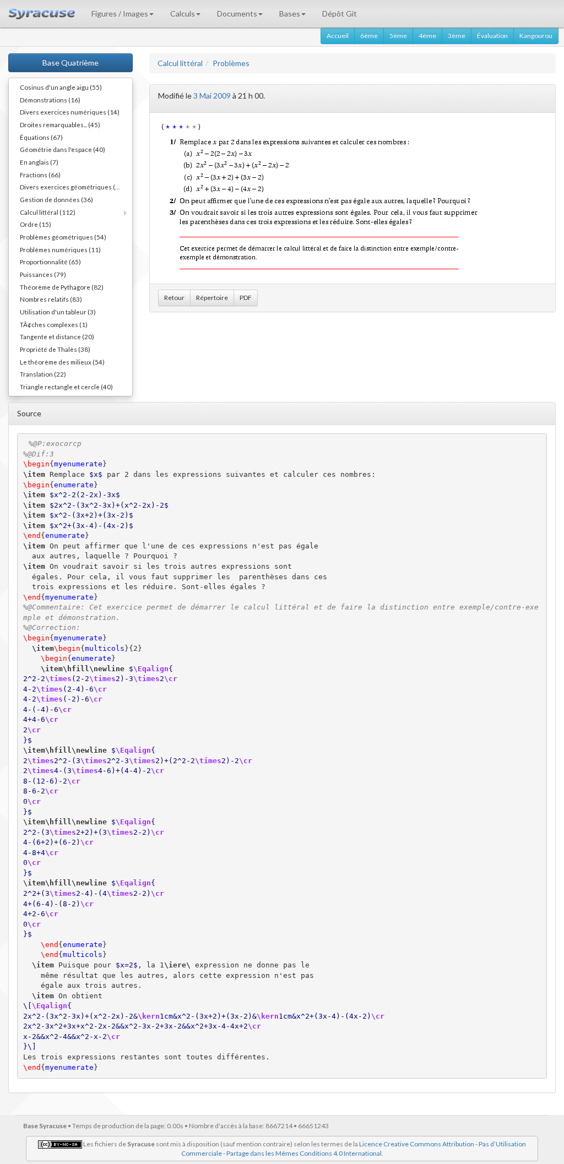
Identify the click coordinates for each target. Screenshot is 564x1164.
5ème (398, 35)
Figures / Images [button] (119, 13)
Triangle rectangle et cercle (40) (66, 386)
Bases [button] (289, 13)
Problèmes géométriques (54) (63, 237)
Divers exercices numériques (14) (70, 112)
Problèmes (231, 63)
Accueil (338, 35)
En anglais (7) (39, 162)
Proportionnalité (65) (50, 261)
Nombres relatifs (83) (51, 299)
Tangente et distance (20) (57, 336)
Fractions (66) (40, 174)
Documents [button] (237, 13)
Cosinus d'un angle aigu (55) (61, 87)
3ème (456, 35)
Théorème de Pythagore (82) (62, 287)
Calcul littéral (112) (47, 212)
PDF (246, 297)
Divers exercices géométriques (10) (72, 187)
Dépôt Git (339, 13)
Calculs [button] (182, 13)
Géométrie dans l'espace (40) (62, 149)
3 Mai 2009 (212, 95)
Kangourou (535, 35)
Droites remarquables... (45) (60, 124)
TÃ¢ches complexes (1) (54, 324)
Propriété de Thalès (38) (55, 349)
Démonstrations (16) (50, 100)
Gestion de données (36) (56, 199)
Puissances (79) (43, 274)
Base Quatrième (70, 62)
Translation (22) (43, 374)
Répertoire (212, 297)
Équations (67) (41, 137)
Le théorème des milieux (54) (62, 362)
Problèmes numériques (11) (60, 249)
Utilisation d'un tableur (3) (58, 312)
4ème (427, 35)
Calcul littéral (180, 63)
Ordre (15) (35, 224)
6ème (369, 35)
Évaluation (492, 35)
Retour (174, 297)
